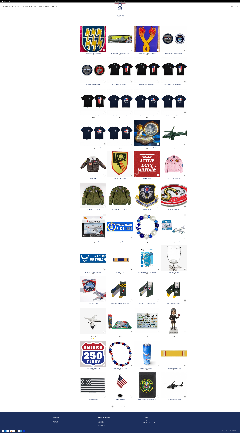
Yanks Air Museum (56, 420)
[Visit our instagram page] (4, 1)
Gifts (22, 6)
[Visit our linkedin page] (6, 1)
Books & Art (27, 6)
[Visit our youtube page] (9, 1)
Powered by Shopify (225, 430)
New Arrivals (5, 6)
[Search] (232, 6)
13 (124, 406)
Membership (48, 6)
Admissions (41, 6)
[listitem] (120, 1)
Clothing (11, 6)
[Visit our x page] (7, 1)
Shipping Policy (101, 421)
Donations (54, 6)
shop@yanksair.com (148, 420)
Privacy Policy (101, 424)
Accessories (17, 6)
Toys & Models (34, 6)
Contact (99, 420)
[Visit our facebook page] (2, 1)
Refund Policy (101, 422)
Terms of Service (101, 425)
